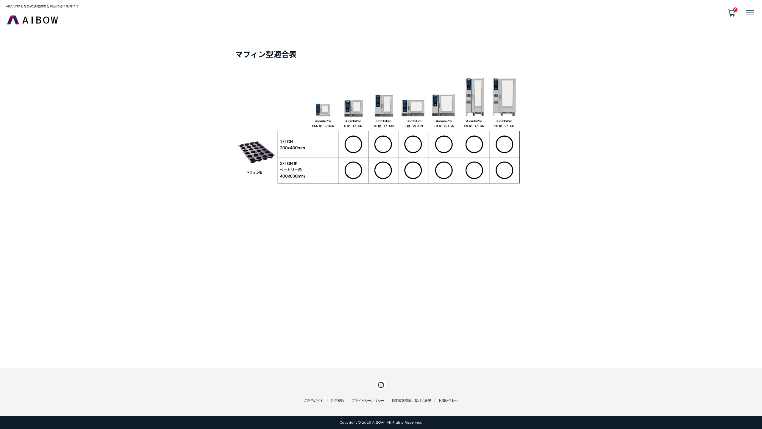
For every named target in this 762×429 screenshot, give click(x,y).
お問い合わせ (448, 401)
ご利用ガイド (314, 401)
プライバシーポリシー (368, 401)
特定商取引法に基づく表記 (411, 401)
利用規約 (337, 401)
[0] (731, 14)
